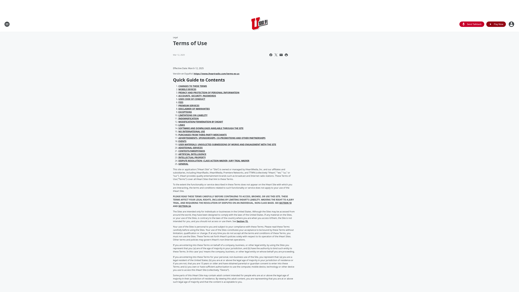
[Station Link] (259, 24)
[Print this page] (286, 55)
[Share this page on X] (276, 55)
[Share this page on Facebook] (271, 55)
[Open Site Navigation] (7, 24)
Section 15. (242, 221)
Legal (175, 37)
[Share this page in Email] (281, 55)
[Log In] (512, 24)
